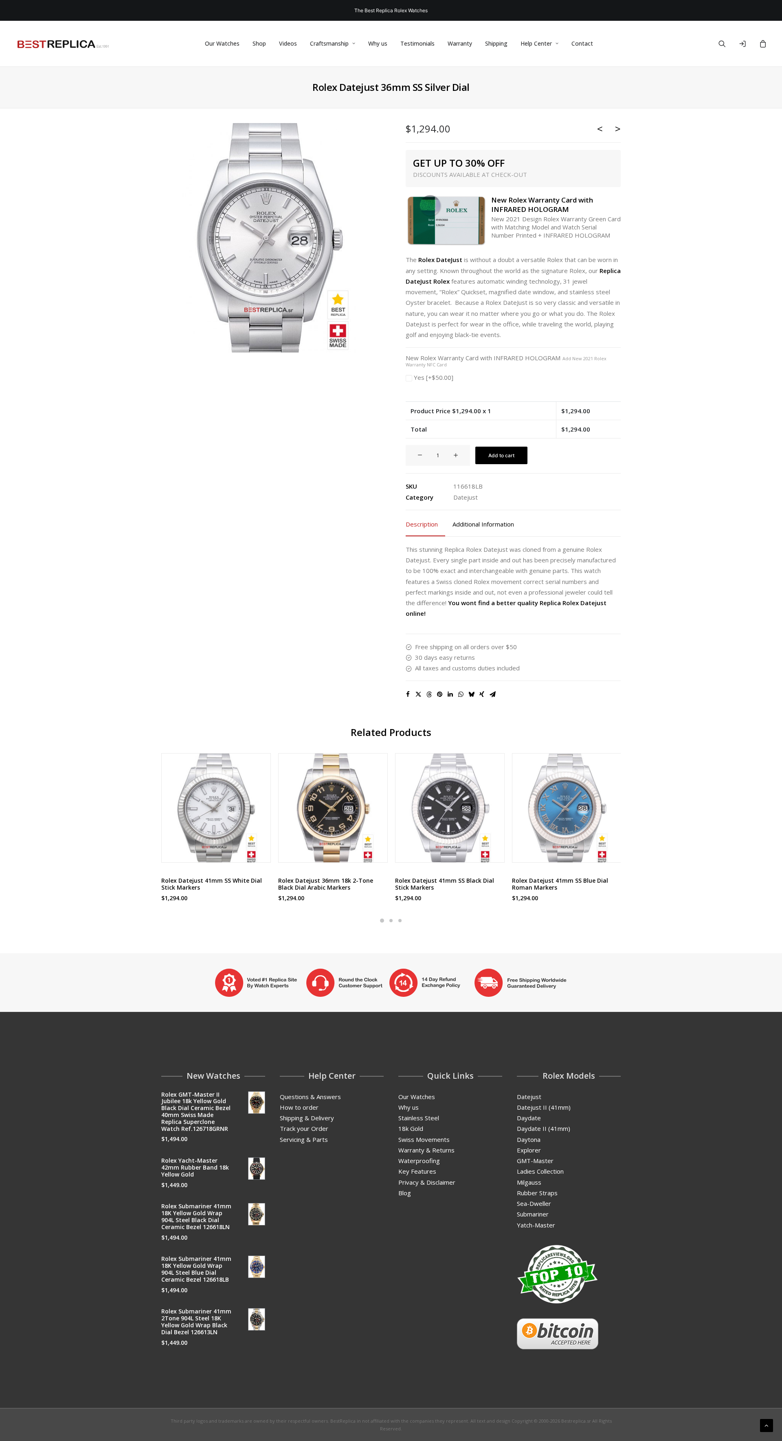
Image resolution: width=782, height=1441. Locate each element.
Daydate (529, 1118)
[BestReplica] (63, 43)
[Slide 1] (382, 921)
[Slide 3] (399, 921)
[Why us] (391, 982)
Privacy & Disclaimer (426, 1182)
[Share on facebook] (408, 694)
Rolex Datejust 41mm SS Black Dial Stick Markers (444, 884)
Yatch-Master (536, 1225)
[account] (746, 43)
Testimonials (417, 43)
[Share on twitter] (418, 694)
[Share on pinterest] (439, 694)
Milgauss (529, 1182)
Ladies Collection (540, 1171)
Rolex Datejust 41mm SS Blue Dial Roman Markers (560, 884)
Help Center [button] (536, 43)
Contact (582, 43)
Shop (259, 43)
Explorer (529, 1150)
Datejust (465, 497)
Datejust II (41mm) (544, 1107)
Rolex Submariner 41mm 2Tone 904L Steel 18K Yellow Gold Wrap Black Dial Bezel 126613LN (196, 1321)
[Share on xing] (482, 694)
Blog (404, 1193)
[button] (727, 43)
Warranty (460, 43)
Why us (377, 43)
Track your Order (304, 1128)
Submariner (533, 1214)
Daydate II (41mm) (543, 1128)
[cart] (761, 43)
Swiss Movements (424, 1139)
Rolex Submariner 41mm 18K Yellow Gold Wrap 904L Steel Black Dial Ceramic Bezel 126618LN (196, 1216)
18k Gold (410, 1128)
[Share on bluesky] (471, 694)
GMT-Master (535, 1161)
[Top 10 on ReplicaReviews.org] (557, 1274)
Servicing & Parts (304, 1139)
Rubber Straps (537, 1193)
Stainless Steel (418, 1118)
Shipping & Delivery (307, 1118)
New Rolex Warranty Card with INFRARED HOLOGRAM (506, 361)
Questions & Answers (310, 1097)
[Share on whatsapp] (461, 694)
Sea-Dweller (534, 1203)
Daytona (528, 1139)
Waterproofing (419, 1161)
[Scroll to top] (766, 1425)
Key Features (417, 1171)
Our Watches (222, 43)
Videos (288, 43)
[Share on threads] (429, 694)
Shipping (496, 43)
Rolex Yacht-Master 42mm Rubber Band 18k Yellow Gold (195, 1167)
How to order (299, 1107)
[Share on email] (492, 694)
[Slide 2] (391, 921)
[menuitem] (222, 43)
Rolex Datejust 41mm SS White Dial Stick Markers (211, 884)
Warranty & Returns (426, 1150)
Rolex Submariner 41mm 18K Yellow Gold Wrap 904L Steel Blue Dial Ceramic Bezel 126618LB (196, 1269)
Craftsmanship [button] (329, 43)
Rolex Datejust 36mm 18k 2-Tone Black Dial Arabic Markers (325, 884)
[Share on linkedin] (450, 694)
